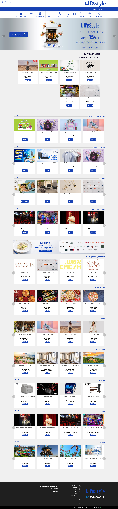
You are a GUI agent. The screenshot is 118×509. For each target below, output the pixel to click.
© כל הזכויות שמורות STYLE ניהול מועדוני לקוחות (86, 507)
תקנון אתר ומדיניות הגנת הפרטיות (49, 486)
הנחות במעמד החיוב (21, 16)
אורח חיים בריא (40, 16)
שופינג (74, 16)
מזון (68, 16)
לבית (31, 16)
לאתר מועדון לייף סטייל (98, 9)
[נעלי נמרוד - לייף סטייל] (59, 34)
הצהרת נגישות (54, 488)
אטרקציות (89, 16)
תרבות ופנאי (50, 16)
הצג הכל (16, 116)
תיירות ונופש (60, 16)
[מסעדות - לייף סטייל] (59, 247)
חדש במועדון (98, 16)
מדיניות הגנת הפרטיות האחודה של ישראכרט (49, 490)
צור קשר (55, 485)
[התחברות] (3, 2)
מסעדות (81, 16)
